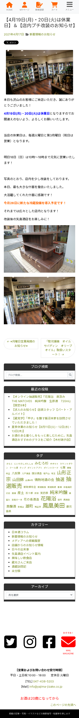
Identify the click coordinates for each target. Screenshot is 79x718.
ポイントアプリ (34, 468)
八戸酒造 (26, 473)
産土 (20, 493)
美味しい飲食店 (22, 558)
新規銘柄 (52, 487)
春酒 (60, 487)
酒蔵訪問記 (19, 566)
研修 (37, 493)
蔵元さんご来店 (22, 562)
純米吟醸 (58, 492)
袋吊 (60, 500)
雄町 (29, 506)
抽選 (60, 479)
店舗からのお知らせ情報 (27, 545)
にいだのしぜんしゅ (23, 464)
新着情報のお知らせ (25, 536)
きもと (9, 464)
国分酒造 (37, 473)
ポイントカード (51, 468)
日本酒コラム (20, 532)
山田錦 (18, 479)
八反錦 (16, 473)
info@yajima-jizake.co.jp (45, 686)
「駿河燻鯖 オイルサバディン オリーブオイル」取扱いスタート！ (58, 348)
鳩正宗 (38, 507)
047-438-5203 (43, 681)
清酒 (14, 493)
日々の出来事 (20, 549)
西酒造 (66, 500)
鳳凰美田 (54, 505)
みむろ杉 (42, 463)
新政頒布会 (30, 487)
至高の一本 (17, 500)
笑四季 (44, 493)
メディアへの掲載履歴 (26, 541)
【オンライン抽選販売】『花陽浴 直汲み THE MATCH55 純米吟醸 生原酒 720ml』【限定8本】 (42, 401)
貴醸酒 (11, 506)
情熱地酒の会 (44, 480)
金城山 (21, 507)
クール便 (14, 468)
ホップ (23, 468)
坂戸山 (46, 473)
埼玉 (53, 473)
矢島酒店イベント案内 (26, 554)
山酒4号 (29, 480)
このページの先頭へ (63, 705)
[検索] (70, 375)
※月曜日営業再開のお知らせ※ (21, 344)
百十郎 (29, 493)
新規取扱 (42, 487)
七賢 (62, 467)
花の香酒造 (31, 499)
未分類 (16, 571)
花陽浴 (48, 498)
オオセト (54, 464)
